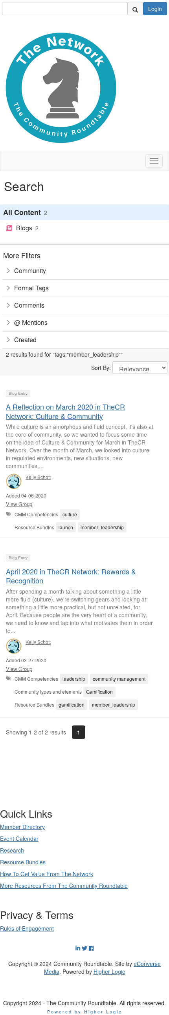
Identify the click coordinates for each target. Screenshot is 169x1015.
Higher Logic (109, 971)
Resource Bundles (23, 862)
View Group (19, 504)
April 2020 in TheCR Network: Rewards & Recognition (71, 575)
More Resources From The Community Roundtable (64, 885)
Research (12, 850)
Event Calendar (19, 838)
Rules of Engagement (27, 928)
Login (155, 9)
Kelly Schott (38, 477)
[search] (135, 8)
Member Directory (22, 827)
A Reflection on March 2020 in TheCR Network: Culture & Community (65, 411)
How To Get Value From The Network (46, 874)
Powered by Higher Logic (84, 1011)
